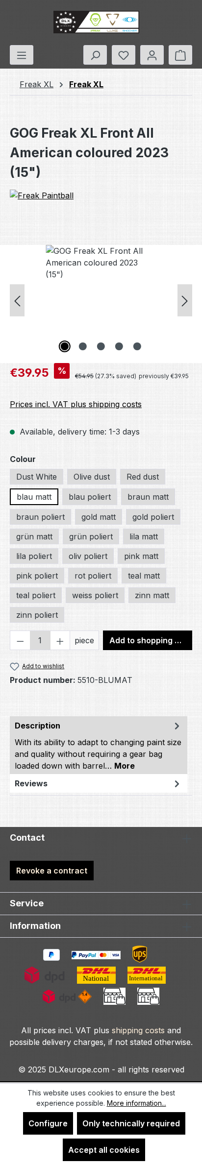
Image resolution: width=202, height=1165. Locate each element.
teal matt (144, 576)
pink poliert (37, 576)
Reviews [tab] (31, 783)
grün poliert (91, 536)
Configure (48, 1123)
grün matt (34, 536)
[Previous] (17, 300)
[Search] (95, 55)
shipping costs (138, 1030)
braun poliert (40, 517)
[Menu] (21, 55)
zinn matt (152, 595)
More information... (136, 1103)
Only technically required (131, 1123)
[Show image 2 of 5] (83, 346)
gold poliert (153, 517)
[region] (101, 300)
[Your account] (152, 55)
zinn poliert (37, 615)
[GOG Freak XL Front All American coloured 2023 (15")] (101, 300)
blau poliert (90, 497)
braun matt (148, 497)
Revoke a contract (51, 870)
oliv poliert (88, 556)
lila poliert (34, 556)
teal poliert (35, 595)
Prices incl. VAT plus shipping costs (76, 404)
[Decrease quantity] (20, 640)
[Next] (184, 300)
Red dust (142, 477)
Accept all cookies (104, 1150)
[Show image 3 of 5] (101, 346)
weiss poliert (95, 595)
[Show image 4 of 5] (119, 346)
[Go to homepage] (96, 22)
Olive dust (92, 477)
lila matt (143, 536)
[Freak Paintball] (101, 207)
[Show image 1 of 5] (65, 346)
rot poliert (93, 576)
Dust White (36, 477)
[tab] (98, 745)
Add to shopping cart (150, 640)
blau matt (34, 497)
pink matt (141, 556)
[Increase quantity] (60, 640)
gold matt (98, 517)
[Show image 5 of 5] (137, 346)
